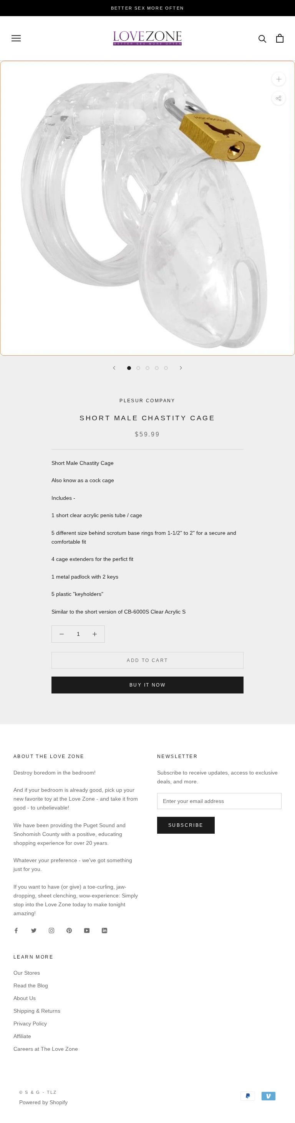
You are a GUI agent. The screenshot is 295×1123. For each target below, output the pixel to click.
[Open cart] (279, 38)
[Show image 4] (157, 368)
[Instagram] (51, 930)
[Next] (181, 368)
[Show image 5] (166, 368)
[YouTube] (86, 930)
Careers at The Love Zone (45, 1049)
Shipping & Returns (36, 1011)
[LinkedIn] (104, 930)
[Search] (263, 38)
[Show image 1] (129, 368)
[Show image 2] (138, 368)
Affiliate (22, 1036)
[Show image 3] (147, 368)
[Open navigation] (16, 38)
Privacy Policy (30, 1023)
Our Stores (26, 973)
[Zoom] (278, 79)
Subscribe (186, 825)
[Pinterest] (69, 930)
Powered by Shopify (43, 1102)
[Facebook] (16, 930)
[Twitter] (33, 930)
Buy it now (147, 685)
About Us (24, 998)
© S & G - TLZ (38, 1092)
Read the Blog (30, 985)
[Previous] (114, 368)
